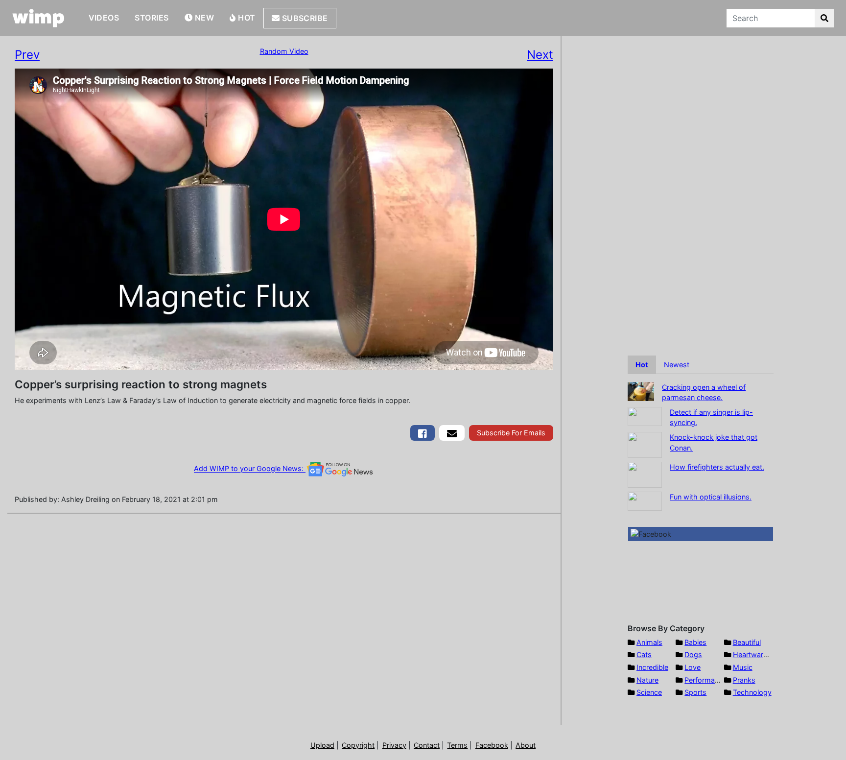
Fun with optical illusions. (711, 497)
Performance (705, 680)
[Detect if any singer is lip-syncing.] (645, 415)
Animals (649, 642)
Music (742, 667)
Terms (457, 745)
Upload (322, 745)
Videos (104, 18)
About (526, 745)
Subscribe (304, 18)
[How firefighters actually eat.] (645, 474)
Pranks (744, 680)
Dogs (693, 654)
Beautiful (747, 642)
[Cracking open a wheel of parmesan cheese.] (641, 390)
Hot (246, 18)
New (203, 18)
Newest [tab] (676, 364)
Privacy (394, 745)
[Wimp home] (38, 18)
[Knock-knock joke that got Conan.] (645, 444)
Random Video (284, 51)
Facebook (491, 745)
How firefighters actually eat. (717, 467)
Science (649, 692)
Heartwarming (756, 654)
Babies (695, 642)
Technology (752, 692)
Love (692, 667)
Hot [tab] (641, 364)
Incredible (652, 667)
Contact (427, 745)
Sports (695, 692)
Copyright (358, 745)
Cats (644, 654)
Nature (647, 680)
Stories (151, 18)
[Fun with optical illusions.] (645, 500)
